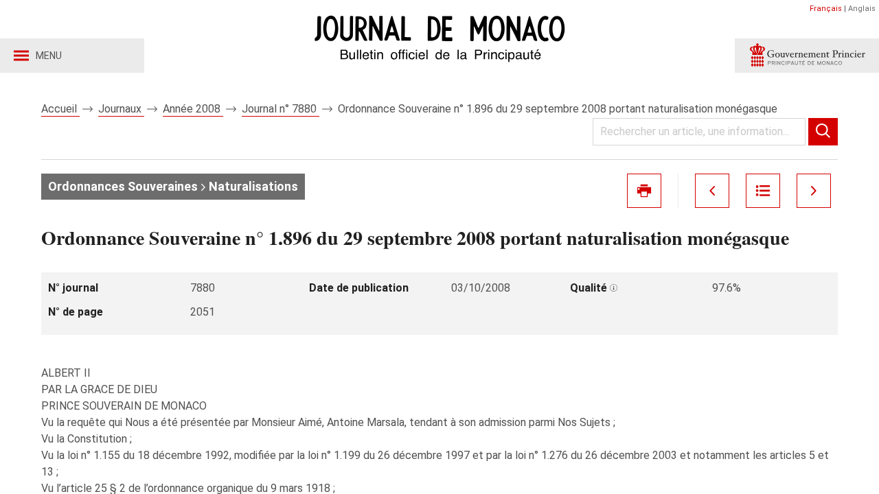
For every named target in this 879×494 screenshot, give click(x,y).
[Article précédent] (712, 191)
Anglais (862, 8)
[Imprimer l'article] (644, 191)
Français (826, 8)
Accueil (60, 108)
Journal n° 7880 (280, 108)
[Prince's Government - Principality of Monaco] (807, 55)
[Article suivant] (814, 191)
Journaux (121, 108)
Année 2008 (193, 108)
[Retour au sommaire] (763, 191)
